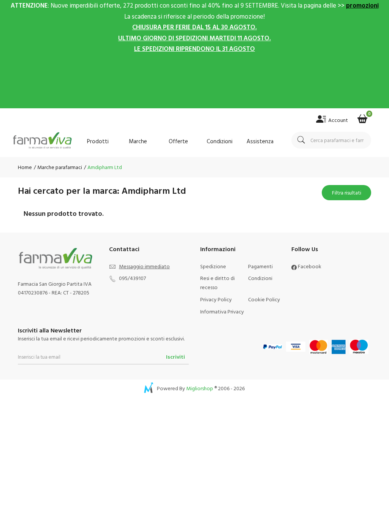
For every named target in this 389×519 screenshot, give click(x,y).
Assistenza (260, 141)
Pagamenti (260, 266)
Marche (138, 141)
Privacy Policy (216, 299)
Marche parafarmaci (59, 167)
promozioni (362, 5)
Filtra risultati (346, 194)
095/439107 (132, 278)
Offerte (178, 141)
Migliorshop (199, 388)
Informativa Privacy (222, 311)
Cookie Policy (264, 299)
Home (25, 167)
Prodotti (98, 141)
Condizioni (219, 141)
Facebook (309, 266)
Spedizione (213, 266)
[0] (362, 116)
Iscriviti (175, 357)
